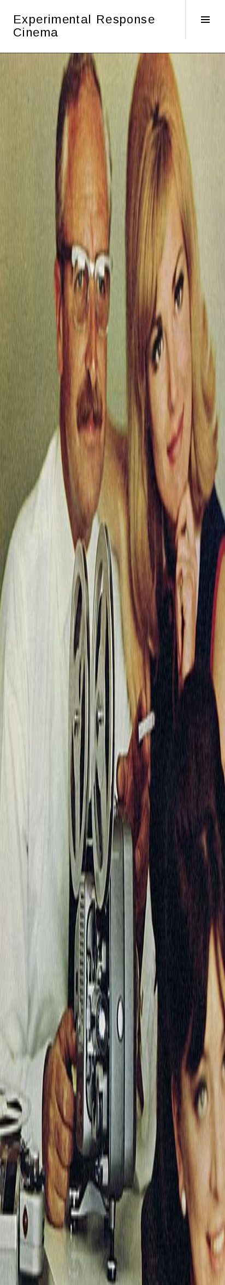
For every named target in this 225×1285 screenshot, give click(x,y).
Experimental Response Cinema (84, 26)
